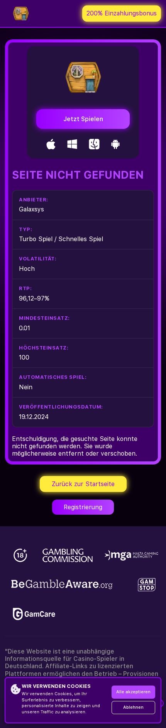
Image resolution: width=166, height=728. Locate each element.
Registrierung (83, 507)
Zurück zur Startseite (83, 484)
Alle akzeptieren (133, 691)
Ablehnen (133, 707)
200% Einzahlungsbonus (121, 13)
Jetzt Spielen (83, 119)
